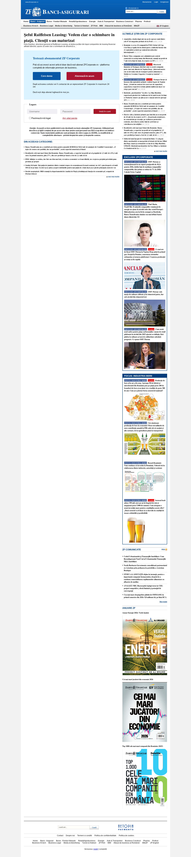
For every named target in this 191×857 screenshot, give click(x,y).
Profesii (147, 21)
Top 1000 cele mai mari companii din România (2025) (142, 746)
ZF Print (94, 26)
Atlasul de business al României (118, 26)
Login (156, 2)
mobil (95, 849)
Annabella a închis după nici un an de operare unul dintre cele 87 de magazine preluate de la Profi (144, 40)
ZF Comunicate (131, 549)
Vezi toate (163, 602)
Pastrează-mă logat (41, 118)
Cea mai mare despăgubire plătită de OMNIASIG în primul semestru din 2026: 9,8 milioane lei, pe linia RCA (145, 596)
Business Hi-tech (30, 26)
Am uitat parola (70, 118)
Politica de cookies (126, 835)
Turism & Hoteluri (81, 26)
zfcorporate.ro (133, 8)
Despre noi (70, 835)
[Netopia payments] (125, 830)
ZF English (164, 26)
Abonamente (146, 2)
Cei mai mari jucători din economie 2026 (137, 679)
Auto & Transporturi (106, 21)
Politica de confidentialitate (105, 835)
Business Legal (46, 26)
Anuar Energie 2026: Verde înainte (135, 612)
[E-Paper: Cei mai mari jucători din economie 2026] (144, 741)
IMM (101, 26)
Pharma (138, 21)
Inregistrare (164, 2)
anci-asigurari (66, 11)
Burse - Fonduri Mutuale (57, 21)
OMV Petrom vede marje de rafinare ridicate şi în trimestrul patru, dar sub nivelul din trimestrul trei (144, 294)
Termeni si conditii (84, 835)
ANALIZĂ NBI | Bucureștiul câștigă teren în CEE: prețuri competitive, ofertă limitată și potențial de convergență (143, 588)
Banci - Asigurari (37, 21)
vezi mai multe (113, 177)
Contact (60, 835)
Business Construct (124, 21)
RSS (163, 549)
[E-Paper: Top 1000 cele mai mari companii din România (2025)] (144, 808)
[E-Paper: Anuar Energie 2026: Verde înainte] (144, 674)
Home (26, 21)
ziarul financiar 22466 (33, 12)
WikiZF (137, 26)
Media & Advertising (63, 26)
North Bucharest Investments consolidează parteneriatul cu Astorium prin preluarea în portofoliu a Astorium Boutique (145, 568)
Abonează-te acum (84, 76)
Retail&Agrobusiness (78, 21)
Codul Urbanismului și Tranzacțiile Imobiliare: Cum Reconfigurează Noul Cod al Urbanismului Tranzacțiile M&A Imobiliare (145, 559)
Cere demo (46, 76)
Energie (92, 21)
